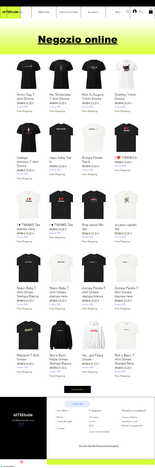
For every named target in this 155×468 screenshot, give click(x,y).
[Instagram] (22, 462)
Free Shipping (24, 111)
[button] (151, 11)
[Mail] (22, 425)
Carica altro (77, 389)
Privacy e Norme (129, 417)
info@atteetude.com (23, 420)
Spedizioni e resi (129, 421)
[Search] (127, 11)
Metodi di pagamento (132, 425)
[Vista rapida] (28, 74)
